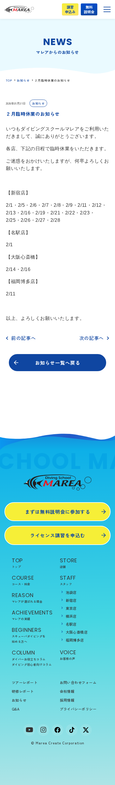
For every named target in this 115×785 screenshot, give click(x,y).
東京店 (71, 608)
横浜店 (71, 616)
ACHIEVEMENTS (32, 615)
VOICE (68, 655)
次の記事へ (91, 337)
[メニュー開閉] (107, 9)
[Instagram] (43, 730)
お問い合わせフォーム (78, 682)
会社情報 (67, 691)
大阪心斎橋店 (77, 631)
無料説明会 (89, 9)
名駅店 (71, 624)
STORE (69, 563)
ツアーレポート (24, 682)
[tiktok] (72, 730)
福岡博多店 (75, 639)
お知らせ (23, 80)
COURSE (23, 580)
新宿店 (71, 600)
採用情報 (67, 700)
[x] (86, 730)
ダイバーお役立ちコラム (28, 659)
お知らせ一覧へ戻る (57, 362)
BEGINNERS (28, 635)
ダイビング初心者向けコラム (32, 664)
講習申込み (70, 9)
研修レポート (23, 691)
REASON (27, 597)
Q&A (15, 708)
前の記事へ (23, 337)
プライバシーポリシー (78, 708)
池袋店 (71, 592)
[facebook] (57, 730)
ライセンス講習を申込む (57, 535)
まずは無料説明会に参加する (57, 511)
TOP (9, 80)
